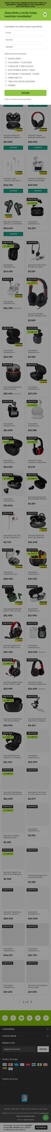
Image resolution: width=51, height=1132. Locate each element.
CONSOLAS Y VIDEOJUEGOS (21, 66)
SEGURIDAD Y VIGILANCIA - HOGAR (23, 74)
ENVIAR (25, 93)
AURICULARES (14, 59)
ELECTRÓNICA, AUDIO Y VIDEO (21, 70)
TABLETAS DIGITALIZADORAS (21, 81)
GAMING (11, 85)
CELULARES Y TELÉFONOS (20, 62)
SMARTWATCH (15, 78)
